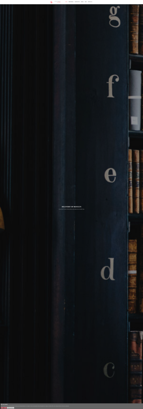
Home (66, 1)
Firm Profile (71, 1)
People (82, 1)
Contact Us (90, 1)
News (86, 1)
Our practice (77, 1)
